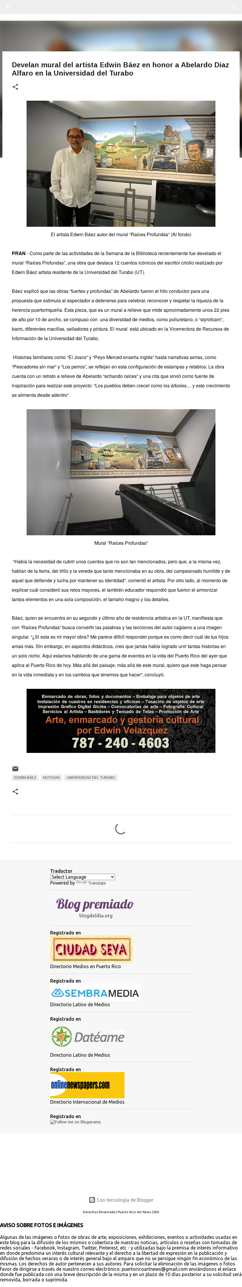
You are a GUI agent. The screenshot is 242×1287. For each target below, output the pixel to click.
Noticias (51, 778)
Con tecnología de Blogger (124, 1200)
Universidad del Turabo (91, 778)
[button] (15, 87)
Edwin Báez (25, 778)
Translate (97, 883)
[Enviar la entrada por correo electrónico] (15, 771)
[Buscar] (24, 7)
